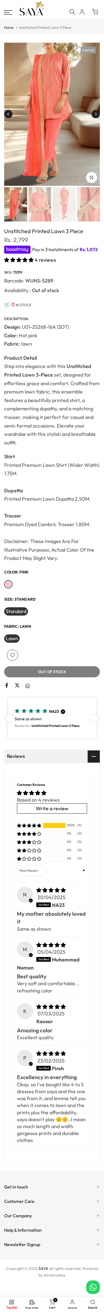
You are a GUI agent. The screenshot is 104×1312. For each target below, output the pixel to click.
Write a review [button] (52, 808)
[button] (19, 260)
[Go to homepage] (32, 15)
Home (9, 27)
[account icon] (82, 12)
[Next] (96, 114)
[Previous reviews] (9, 718)
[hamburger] (8, 12)
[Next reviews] (94, 718)
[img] (51, 890)
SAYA (43, 1268)
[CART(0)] (95, 12)
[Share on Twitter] (17, 685)
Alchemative (54, 1275)
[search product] (72, 12)
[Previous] (8, 114)
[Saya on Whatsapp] (28, 686)
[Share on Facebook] (6, 685)
